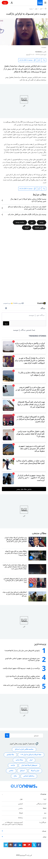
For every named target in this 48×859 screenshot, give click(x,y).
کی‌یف (26, 227)
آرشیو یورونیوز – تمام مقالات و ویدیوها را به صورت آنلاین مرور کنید (12, 823)
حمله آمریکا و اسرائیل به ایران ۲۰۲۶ (31, 754)
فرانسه (13, 765)
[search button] (7, 735)
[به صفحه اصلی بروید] (40, 2)
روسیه (30, 9)
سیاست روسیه (20, 222)
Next (44, 808)
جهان (36, 9)
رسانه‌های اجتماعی (28, 776)
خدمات (44, 831)
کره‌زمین (20, 803)
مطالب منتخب (39, 533)
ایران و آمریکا (35, 770)
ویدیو (44, 817)
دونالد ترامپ (19, 760)
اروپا (45, 799)
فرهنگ (21, 813)
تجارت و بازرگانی (41, 803)
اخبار (41, 9)
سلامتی (11, 770)
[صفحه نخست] (45, 9)
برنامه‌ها (20, 817)
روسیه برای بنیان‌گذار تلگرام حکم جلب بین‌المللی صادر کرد (27, 214)
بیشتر (44, 837)
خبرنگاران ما (42, 822)
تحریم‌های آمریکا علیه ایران (29, 765)
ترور (32, 222)
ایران (30, 760)
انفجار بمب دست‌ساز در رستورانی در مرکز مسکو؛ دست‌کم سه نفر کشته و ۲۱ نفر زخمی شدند (27, 208)
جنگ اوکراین (10, 754)
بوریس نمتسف (39, 227)
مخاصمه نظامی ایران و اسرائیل (24, 749)
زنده (5, 3)
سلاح (15, 776)
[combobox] (24, 735)
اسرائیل (22, 770)
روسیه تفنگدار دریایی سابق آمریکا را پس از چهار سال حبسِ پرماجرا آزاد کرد (28, 200)
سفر (45, 813)
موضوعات (43, 794)
